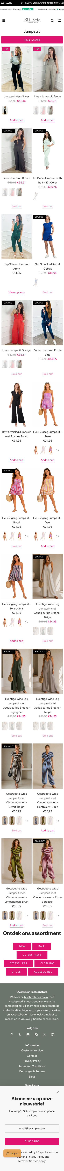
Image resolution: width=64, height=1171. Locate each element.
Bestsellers (18, 963)
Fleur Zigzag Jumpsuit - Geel (47, 520)
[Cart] (59, 20)
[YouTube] (44, 1035)
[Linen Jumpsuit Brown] (16, 150)
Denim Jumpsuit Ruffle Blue (47, 352)
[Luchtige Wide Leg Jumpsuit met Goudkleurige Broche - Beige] (47, 576)
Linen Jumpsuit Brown (16, 178)
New (22, 946)
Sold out (16, 206)
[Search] (52, 20)
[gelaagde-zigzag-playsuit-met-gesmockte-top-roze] (50, 450)
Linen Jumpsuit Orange (16, 350)
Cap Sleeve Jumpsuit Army (17, 266)
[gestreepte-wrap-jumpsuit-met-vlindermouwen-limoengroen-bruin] (12, 821)
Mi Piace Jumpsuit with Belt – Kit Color (47, 180)
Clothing (47, 963)
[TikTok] (52, 1035)
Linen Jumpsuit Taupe (47, 96)
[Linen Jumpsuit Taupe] (47, 69)
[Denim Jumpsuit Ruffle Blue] (47, 322)
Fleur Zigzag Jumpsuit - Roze (47, 434)
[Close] (57, 1092)
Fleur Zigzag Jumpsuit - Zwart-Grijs (16, 606)
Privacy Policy (35, 1156)
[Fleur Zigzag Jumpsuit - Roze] (47, 404)
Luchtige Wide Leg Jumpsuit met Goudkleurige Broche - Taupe (47, 705)
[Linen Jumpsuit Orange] (16, 322)
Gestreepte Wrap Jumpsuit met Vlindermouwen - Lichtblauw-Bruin (47, 800)
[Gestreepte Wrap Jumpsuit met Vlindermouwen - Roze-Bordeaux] (47, 861)
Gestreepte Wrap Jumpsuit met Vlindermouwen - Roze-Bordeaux (47, 895)
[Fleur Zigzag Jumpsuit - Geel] (47, 490)
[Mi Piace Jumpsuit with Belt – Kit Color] (47, 150)
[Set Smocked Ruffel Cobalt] (47, 236)
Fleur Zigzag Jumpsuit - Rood (16, 520)
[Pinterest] (36, 1035)
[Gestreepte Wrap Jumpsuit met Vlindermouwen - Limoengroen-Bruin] (16, 861)
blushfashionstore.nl (36, 997)
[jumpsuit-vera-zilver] (4, 110)
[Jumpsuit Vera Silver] (16, 69)
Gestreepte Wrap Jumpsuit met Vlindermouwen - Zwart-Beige (16, 800)
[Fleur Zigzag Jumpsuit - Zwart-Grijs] (16, 576)
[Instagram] (28, 1035)
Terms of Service (28, 1161)
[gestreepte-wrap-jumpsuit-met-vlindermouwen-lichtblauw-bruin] (4, 821)
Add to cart (16, 120)
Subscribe (32, 1141)
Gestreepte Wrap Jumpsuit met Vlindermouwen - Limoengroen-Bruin (16, 895)
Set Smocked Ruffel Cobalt (47, 266)
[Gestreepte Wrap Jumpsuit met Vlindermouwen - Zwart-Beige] (16, 766)
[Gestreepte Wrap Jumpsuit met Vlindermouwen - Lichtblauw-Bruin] (47, 766)
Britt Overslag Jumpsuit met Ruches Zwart (16, 434)
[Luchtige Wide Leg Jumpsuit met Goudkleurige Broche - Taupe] (47, 671)
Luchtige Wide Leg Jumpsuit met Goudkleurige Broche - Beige (47, 610)
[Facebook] (11, 1035)
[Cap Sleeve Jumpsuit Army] (16, 236)
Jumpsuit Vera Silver (16, 96)
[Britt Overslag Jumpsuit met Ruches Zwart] (16, 404)
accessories (43, 971)
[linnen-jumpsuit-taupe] (50, 110)
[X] (20, 1035)
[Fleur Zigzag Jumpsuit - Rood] (16, 490)
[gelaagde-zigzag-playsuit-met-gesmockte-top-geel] (35, 450)
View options (17, 292)
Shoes (16, 971)
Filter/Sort (32, 39)
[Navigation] (4, 20)
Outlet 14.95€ (32, 954)
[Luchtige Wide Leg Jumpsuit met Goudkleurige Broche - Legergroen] (16, 671)
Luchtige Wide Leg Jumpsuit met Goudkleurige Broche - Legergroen (16, 705)
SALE (41, 946)
